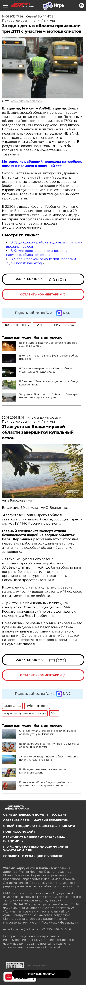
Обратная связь (16, 820)
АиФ (31, 500)
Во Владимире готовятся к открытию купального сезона (42, 771)
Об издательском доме (23, 814)
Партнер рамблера (37, 965)
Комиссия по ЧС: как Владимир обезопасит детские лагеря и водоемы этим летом (46, 784)
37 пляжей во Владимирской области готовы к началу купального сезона (48, 758)
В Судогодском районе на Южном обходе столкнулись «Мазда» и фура (45, 370)
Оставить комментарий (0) (43, 294)
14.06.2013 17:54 (12, 16)
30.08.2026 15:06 (13, 417)
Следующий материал (41, 974)
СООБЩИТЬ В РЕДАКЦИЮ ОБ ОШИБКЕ (33, 856)
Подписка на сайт (19, 832)
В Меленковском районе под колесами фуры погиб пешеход (41, 261)
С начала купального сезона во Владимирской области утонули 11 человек (48, 732)
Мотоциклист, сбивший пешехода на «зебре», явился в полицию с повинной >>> (42, 164)
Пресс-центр (57, 814)
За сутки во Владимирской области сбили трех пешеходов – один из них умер (48, 396)
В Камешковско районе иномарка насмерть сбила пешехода (36, 253)
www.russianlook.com (26, 101)
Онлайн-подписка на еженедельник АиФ (39, 826)
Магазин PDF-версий (51, 820)
